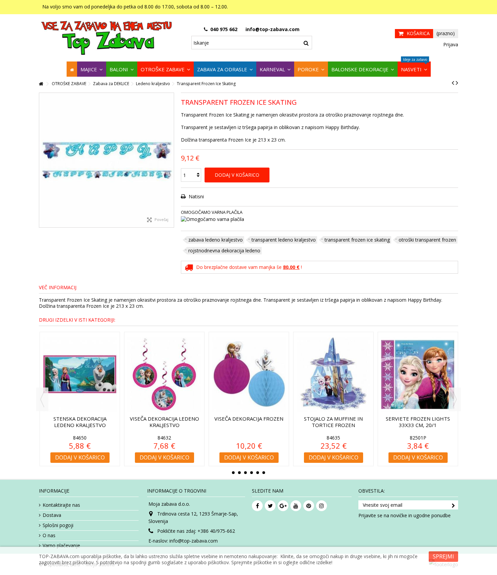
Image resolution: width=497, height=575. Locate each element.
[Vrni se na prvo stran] (41, 84)
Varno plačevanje (61, 546)
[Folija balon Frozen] (249, 374)
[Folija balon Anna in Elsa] (80, 374)
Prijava (450, 44)
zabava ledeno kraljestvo (215, 239)
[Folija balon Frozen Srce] (165, 374)
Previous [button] (42, 399)
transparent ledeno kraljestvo (284, 239)
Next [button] (455, 399)
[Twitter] (270, 505)
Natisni (195, 196)
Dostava (52, 515)
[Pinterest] (308, 505)
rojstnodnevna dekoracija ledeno (224, 250)
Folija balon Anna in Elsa (80, 418)
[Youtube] (295, 505)
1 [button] (233, 472)
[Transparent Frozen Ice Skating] (106, 160)
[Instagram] (321, 505)
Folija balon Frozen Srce (165, 418)
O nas (49, 535)
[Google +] (283, 505)
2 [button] (239, 472)
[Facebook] (257, 505)
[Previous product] (453, 83)
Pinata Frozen (334, 418)
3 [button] (245, 472)
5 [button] (257, 472)
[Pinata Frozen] (334, 374)
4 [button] (251, 472)
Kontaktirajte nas (61, 505)
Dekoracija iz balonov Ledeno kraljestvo (418, 421)
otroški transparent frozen (427, 239)
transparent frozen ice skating (357, 239)
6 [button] (263, 472)
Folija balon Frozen (249, 418)
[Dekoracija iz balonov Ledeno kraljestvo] (418, 374)
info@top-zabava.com (193, 541)
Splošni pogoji (58, 525)
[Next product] (457, 83)
